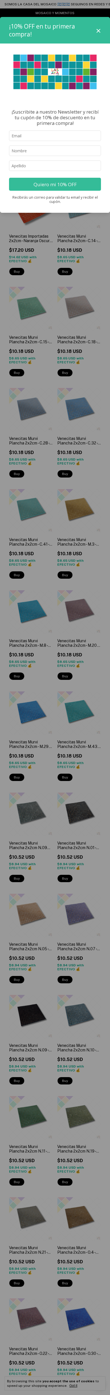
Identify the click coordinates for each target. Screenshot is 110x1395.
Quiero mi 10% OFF (55, 184)
